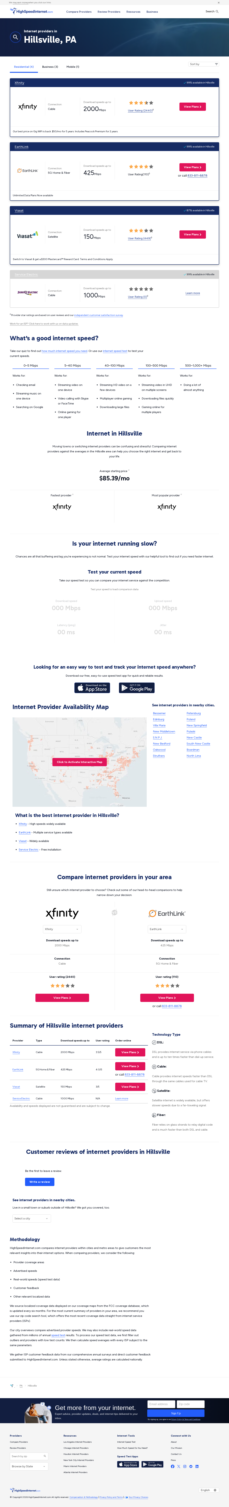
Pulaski (191, 731)
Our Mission (176, 1448)
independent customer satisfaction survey (98, 315)
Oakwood (159, 749)
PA (21, 1385)
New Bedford (161, 743)
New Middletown (164, 731)
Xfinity (19, 83)
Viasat (19, 211)
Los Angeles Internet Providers (78, 1442)
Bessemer (159, 713)
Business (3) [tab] (50, 66)
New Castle (194, 737)
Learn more (193, 293)
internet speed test (115, 351)
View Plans (189, 106)
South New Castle (198, 743)
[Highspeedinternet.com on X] (179, 1467)
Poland (191, 719)
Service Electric (26, 274)
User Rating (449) (139, 238)
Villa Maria (159, 725)
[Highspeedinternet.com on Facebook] (172, 1467)
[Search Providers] (44, 1456)
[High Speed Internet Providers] (31, 11)
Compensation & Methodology (83, 1497)
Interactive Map (79, 762)
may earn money (20, 2)
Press (173, 1460)
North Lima (194, 755)
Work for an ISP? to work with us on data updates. (44, 323)
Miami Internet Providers (75, 1466)
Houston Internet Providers (76, 1454)
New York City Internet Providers (79, 1460)
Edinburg (158, 719)
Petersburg (194, 713)
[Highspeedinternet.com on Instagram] (185, 1467)
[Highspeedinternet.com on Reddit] (191, 1467)
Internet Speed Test (126, 1442)
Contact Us (176, 1454)
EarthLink (21, 147)
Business (152, 11)
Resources (133, 11)
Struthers (159, 755)
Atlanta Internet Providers (75, 1472)
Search (210, 11)
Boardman (193, 749)
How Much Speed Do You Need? (132, 1448)
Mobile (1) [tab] (73, 66)
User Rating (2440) (140, 110)
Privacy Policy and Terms (111, 1497)
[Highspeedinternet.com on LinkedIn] (197, 1467)
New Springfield (197, 725)
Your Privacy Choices (138, 1497)
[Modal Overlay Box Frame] (114, 1410)
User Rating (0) (137, 296)
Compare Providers (79, 11)
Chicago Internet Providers (76, 1448)
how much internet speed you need (64, 351)
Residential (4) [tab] (24, 66)
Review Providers (109, 11)
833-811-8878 (197, 175)
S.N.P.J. (157, 737)
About (174, 1442)
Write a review (40, 1182)
